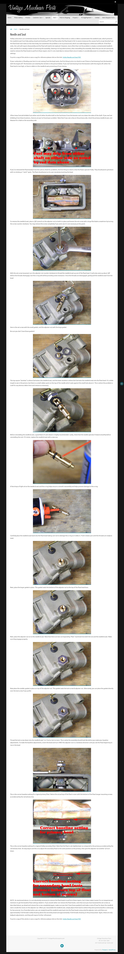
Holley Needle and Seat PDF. (72, 57)
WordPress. (112, 950)
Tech (15, 29)
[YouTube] (115, 1)
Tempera (104, 950)
